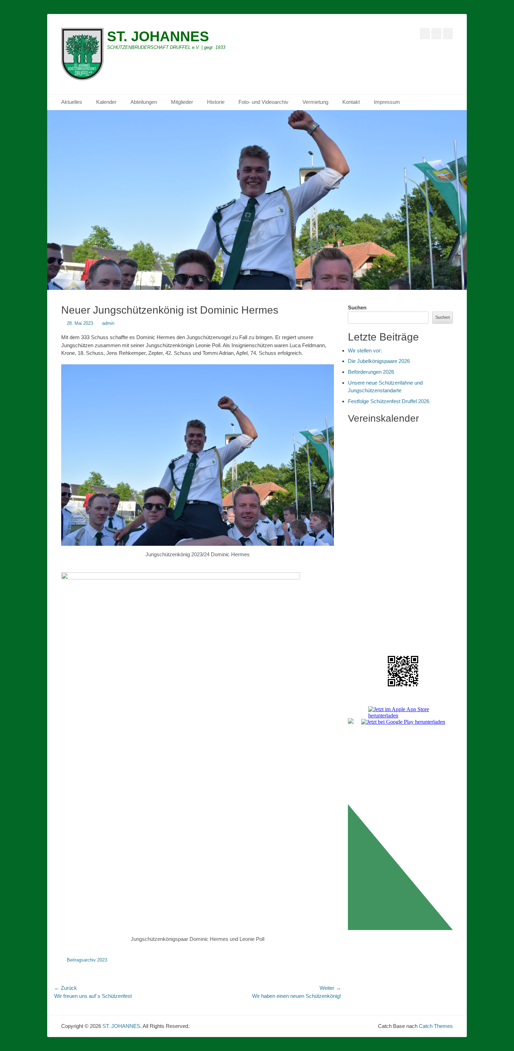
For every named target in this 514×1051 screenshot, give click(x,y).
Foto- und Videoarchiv (263, 102)
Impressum (387, 102)
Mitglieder (182, 102)
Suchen (357, 307)
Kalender (106, 102)
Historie (215, 102)
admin (108, 323)
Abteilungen (143, 102)
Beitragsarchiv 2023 (87, 960)
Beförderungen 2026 (371, 372)
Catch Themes (436, 1026)
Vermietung (315, 102)
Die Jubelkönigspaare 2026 (379, 361)
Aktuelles (71, 102)
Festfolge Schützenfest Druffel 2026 (388, 401)
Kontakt (351, 102)
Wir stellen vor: (365, 350)
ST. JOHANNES (158, 36)
